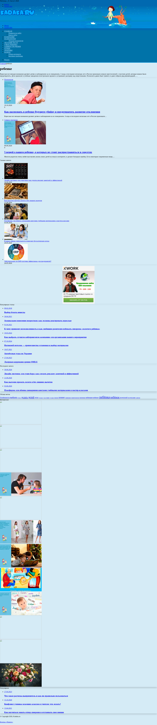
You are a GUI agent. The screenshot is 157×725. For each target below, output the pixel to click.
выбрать (13, 397)
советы (138, 397)
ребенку (96, 397)
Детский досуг (11, 43)
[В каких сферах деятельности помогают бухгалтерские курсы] (16, 239)
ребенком (89, 397)
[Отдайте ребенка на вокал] (21, 519)
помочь (56, 397)
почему (62, 397)
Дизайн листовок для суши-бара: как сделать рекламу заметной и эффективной (33, 180)
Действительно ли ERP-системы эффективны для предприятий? (27, 261)
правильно (68, 397)
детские (41, 397)
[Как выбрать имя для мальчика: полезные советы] (21, 614)
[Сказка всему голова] (21, 591)
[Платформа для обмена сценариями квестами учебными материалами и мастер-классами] (16, 219)
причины (82, 397)
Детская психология (16, 41)
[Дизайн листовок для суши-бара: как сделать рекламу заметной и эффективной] (16, 178)
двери (19, 397)
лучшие (52, 397)
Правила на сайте (15, 33)
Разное (7, 52)
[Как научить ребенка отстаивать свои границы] (21, 495)
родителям (131, 397)
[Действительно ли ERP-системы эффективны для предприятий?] (16, 259)
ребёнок (115, 397)
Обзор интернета (15, 54)
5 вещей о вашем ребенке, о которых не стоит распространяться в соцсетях (48, 152)
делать (24, 397)
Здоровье (8, 50)
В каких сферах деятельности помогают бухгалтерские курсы (26, 241)
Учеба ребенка (10, 44)
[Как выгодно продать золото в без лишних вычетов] (16, 199)
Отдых (7, 48)
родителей (124, 398)
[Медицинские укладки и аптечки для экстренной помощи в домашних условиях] (21, 638)
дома (44, 397)
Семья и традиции (12, 46)
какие (48, 397)
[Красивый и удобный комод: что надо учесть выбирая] (21, 471)
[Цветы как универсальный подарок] (21, 686)
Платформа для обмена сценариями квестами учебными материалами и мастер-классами (36, 221)
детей (31, 397)
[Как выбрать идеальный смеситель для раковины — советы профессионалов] (21, 447)
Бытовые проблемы (16, 56)
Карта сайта (13, 35)
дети (36, 397)
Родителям (9, 37)
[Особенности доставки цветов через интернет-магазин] (21, 662)
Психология (10, 39)
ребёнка (104, 397)
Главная (3, 63)
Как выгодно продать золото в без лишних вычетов (23, 200)
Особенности (5, 397)
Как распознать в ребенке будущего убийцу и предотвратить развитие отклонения (52, 111)
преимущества (75, 397)
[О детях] (17, 22)
